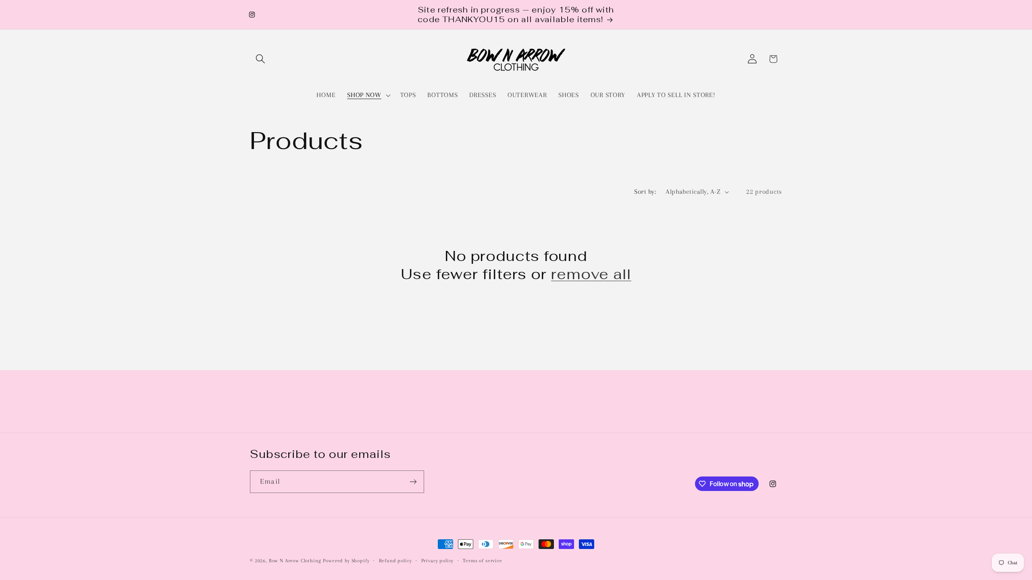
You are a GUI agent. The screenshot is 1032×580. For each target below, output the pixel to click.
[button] (260, 59)
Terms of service (482, 560)
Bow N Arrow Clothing (295, 560)
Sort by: (645, 191)
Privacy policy (437, 560)
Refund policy (395, 560)
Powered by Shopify (346, 560)
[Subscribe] (413, 481)
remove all (591, 274)
